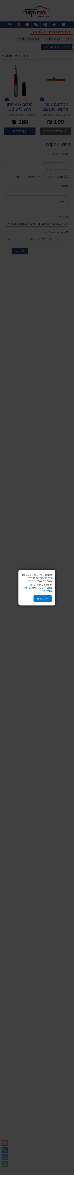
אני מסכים (42, 598)
